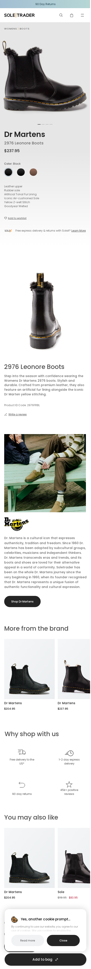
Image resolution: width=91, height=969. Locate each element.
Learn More (78, 230)
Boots (25, 28)
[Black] (21, 172)
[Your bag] (71, 15)
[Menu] (82, 15)
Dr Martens (24, 134)
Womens (10, 28)
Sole (61, 892)
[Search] (61, 15)
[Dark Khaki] (33, 172)
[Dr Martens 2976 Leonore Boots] (29, 669)
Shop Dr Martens (22, 601)
